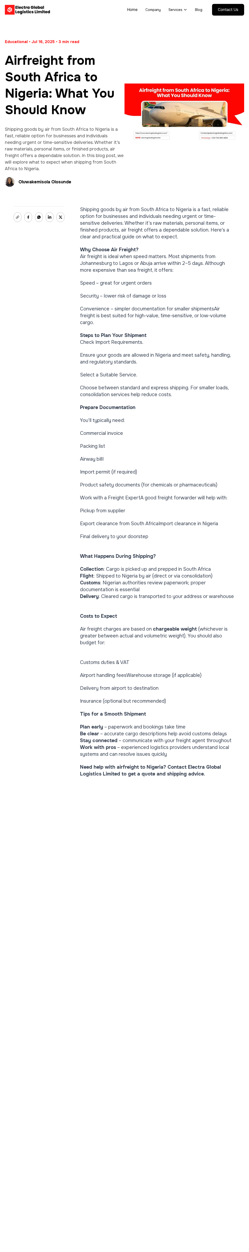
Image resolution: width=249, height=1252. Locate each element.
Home (132, 9)
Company (153, 10)
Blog (198, 10)
